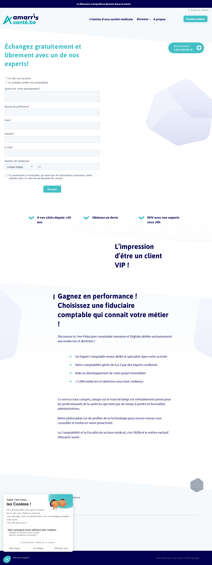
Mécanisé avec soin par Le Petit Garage (178, 558)
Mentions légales (21, 557)
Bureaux (142, 19)
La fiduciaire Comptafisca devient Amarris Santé (104, 3)
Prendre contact (195, 19)
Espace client (200, 10)
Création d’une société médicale (111, 19)
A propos (159, 19)
